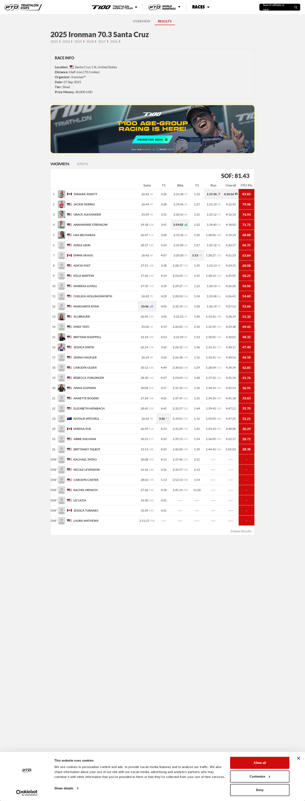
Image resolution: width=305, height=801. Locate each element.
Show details (63, 788)
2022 (66, 41)
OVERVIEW (141, 21)
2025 (54, 41)
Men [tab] (82, 163)
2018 (90, 41)
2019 (78, 41)
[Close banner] (298, 758)
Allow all (260, 762)
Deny (260, 790)
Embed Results (241, 531)
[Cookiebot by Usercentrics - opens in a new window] (27, 793)
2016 (114, 41)
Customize (257, 776)
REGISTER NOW (152, 129)
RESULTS (165, 21)
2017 (102, 41)
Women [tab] (59, 163)
